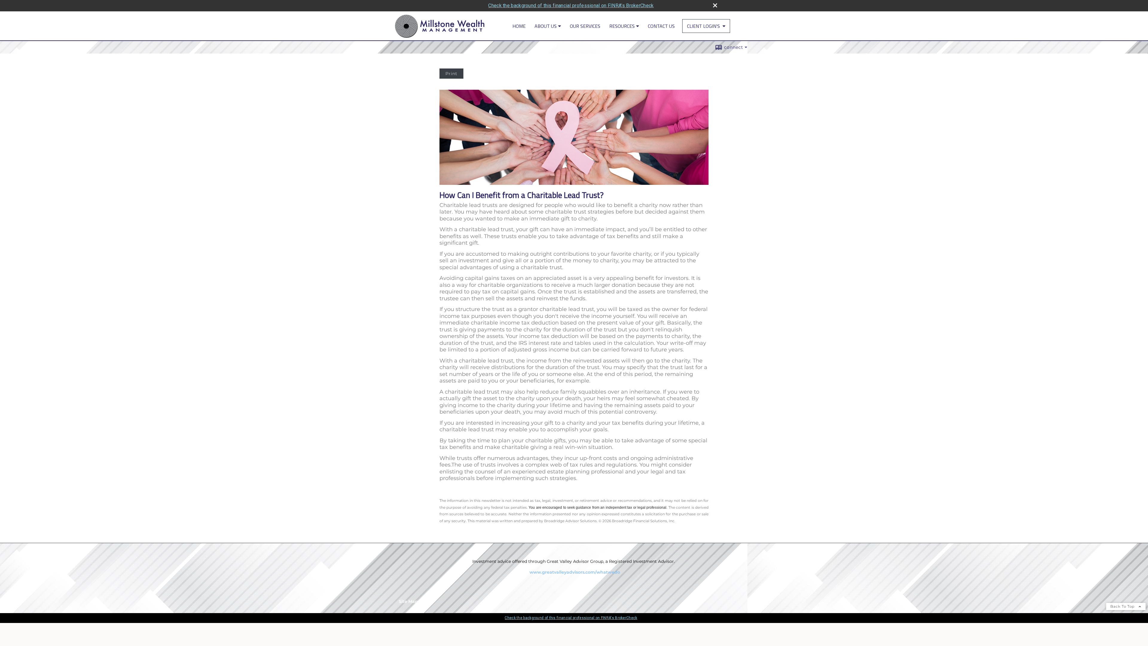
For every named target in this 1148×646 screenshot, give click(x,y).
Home (519, 26)
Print (451, 73)
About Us (546, 26)
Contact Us (661, 26)
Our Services (585, 26)
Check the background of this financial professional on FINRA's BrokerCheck (571, 5)
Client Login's (704, 26)
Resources (622, 26)
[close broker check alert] (715, 5)
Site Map (408, 601)
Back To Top (1123, 606)
